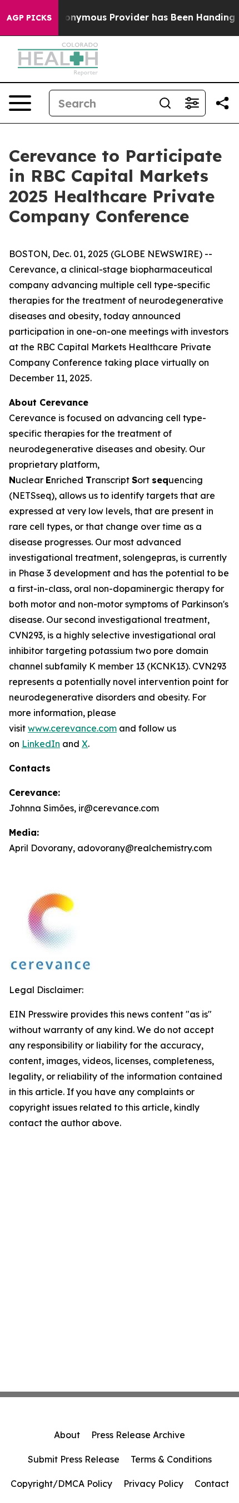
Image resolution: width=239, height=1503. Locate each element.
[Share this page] (222, 103)
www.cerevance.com (72, 728)
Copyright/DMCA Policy (61, 1483)
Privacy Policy (153, 1483)
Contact (212, 1483)
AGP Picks (29, 18)
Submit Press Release (74, 1459)
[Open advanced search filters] (191, 103)
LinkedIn (41, 743)
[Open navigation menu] (20, 103)
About (67, 1434)
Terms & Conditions (171, 1459)
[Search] (165, 103)
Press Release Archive (138, 1434)
